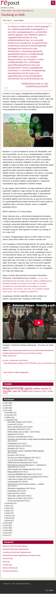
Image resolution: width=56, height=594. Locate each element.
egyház (28, 388)
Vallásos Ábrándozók (10, 568)
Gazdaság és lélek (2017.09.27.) (19, 429)
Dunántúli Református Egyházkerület (16, 549)
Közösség (6, 562)
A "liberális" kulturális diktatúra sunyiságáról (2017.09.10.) (28, 477)
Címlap (3, 10)
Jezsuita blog (7, 565)
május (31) (10, 511)
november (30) (11, 415)
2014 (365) (8, 528)
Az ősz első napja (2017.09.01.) (19, 501)
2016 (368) (8, 523)
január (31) (10, 520)
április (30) (10, 513)
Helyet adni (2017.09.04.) (17, 493)
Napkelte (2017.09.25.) (16, 434)
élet (19, 391)
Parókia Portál (8, 558)
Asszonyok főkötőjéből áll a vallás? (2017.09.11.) (25, 474)
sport (15, 391)
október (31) (10, 417)
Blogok (9, 10)
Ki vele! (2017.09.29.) (15, 424)
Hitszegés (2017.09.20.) (16, 448)
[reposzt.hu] (10, 5)
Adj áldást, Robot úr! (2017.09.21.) (20, 446)
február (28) (10, 518)
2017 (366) (8, 410)
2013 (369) (8, 530)
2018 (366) (8, 408)
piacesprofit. (42, 86)
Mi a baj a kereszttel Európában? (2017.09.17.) (24, 458)
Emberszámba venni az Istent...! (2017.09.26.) (24, 432)
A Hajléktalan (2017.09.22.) (17, 443)
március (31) (10, 516)
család (24, 391)
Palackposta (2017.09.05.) (17, 491)
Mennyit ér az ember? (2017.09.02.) (20, 498)
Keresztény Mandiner (10, 571)
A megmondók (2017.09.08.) (18, 482)
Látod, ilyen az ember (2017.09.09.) (20, 479)
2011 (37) (7, 535)
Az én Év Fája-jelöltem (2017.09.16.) (20, 460)
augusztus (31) (11, 503)
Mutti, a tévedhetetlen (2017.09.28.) (20, 427)
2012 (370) (8, 533)
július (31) (9, 506)
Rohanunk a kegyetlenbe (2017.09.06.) (21, 488)
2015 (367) (8, 525)
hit (50, 388)
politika (36, 388)
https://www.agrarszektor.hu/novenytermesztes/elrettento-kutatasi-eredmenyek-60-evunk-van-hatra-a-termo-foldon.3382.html (28, 353)
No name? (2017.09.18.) (16, 455)
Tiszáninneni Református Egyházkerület (17, 552)
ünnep (44, 391)
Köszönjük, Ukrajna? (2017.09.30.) (20, 422)
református (7, 391)
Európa (30, 391)
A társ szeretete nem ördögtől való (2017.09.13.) (25, 469)
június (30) (10, 508)
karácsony (37, 391)
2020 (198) (8, 403)
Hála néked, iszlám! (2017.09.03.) (20, 496)
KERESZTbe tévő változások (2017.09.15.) (23, 463)
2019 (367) (8, 405)
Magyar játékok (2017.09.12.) (18, 472)
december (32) (11, 412)
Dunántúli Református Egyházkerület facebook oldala (21, 555)
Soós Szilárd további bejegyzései (23, 10)
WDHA (51, 590)
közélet (44, 388)
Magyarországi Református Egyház (15, 546)
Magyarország (13, 388)
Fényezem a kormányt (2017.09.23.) (20, 437)
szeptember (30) (12, 420)
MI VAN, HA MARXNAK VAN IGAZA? (15, 360)
